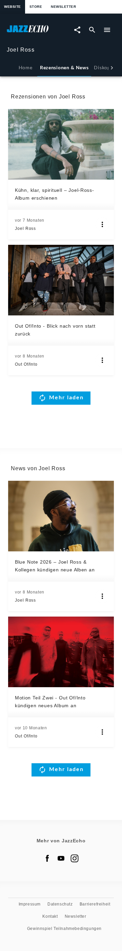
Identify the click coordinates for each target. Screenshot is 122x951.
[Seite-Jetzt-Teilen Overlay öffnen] (77, 30)
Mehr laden (66, 397)
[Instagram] (74, 858)
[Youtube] (61, 858)
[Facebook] (47, 858)
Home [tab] (26, 67)
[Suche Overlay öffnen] (92, 30)
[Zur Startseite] (34, 32)
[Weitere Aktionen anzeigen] (102, 224)
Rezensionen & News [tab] (64, 67)
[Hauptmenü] (107, 30)
